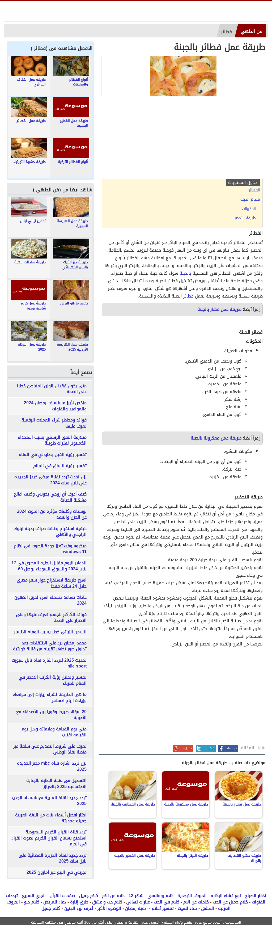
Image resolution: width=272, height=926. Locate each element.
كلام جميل (88, 895)
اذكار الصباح (255, 895)
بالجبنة (185, 273)
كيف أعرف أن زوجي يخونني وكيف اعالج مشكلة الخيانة (50, 497)
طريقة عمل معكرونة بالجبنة (216, 438)
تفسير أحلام (163, 908)
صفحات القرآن (62, 895)
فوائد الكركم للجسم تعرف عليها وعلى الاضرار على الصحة (51, 618)
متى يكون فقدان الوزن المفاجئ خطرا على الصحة (52, 389)
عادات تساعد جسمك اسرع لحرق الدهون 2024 (50, 600)
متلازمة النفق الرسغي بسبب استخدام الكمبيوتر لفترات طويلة (52, 440)
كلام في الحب (166, 902)
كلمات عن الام (196, 902)
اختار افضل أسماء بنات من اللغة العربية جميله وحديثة (51, 818)
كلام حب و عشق (107, 902)
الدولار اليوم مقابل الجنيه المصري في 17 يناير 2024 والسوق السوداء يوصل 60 (49, 566)
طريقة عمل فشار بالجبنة (219, 309)
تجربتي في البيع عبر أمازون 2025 (57, 872)
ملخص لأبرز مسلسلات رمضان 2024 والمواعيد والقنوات (55, 406)
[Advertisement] (182, 139)
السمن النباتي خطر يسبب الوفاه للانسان (49, 632)
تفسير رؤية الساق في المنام (60, 466)
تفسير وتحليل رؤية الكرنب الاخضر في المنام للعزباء (53, 680)
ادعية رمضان (136, 908)
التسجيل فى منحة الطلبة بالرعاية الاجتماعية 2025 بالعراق (56, 784)
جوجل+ (187, 748)
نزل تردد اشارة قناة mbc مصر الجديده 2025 (52, 766)
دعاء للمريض (54, 902)
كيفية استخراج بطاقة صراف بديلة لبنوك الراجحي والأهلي (50, 532)
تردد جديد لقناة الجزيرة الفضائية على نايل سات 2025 (53, 858)
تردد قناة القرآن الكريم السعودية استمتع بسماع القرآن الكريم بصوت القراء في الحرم (49, 838)
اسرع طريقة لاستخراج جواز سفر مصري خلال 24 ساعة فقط (52, 583)
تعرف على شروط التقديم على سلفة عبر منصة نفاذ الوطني (50, 749)
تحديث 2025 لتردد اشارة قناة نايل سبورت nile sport (49, 663)
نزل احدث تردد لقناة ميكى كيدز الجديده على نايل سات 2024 (50, 480)
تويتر (211, 748)
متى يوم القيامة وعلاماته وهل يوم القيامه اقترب (54, 732)
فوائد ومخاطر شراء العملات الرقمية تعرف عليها (54, 423)
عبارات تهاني (138, 902)
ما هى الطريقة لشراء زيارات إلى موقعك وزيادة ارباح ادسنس (50, 698)
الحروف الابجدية (192, 895)
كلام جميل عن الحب (230, 902)
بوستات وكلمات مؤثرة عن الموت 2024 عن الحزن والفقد (52, 514)
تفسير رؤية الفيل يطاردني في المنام (53, 455)
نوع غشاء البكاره (226, 895)
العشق (207, 908)
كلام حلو (31, 902)
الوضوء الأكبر (109, 908)
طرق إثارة (79, 902)
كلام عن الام (113, 895)
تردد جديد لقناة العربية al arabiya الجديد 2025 (49, 801)
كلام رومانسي (160, 895)
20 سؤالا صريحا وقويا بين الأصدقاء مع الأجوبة (51, 715)
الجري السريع (34, 895)
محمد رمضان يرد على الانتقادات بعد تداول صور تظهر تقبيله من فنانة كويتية (50, 646)
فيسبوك (232, 748)
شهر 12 (136, 895)
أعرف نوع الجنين (78, 908)
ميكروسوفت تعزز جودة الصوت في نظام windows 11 (50, 549)
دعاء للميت (187, 908)
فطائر (188, 296)
